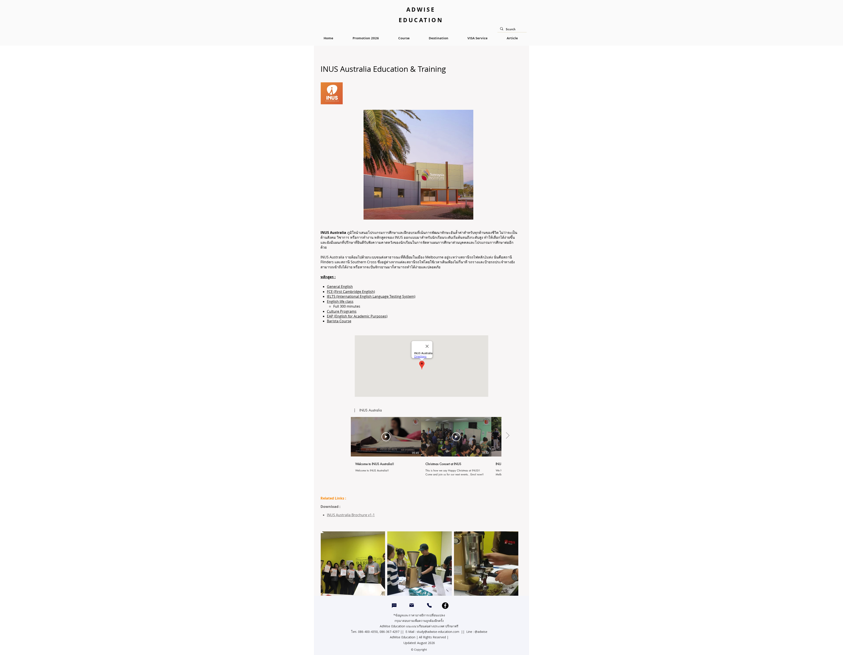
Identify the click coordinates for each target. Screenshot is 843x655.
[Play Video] (386, 436)
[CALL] (429, 605)
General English (340, 286)
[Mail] (411, 605)
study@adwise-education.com (438, 632)
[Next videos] (507, 436)
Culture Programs (342, 311)
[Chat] (394, 605)
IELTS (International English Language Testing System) (371, 296)
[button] (368, 410)
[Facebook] (445, 605)
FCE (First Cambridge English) (351, 291)
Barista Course (339, 321)
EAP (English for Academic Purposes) (357, 316)
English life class (340, 301)
